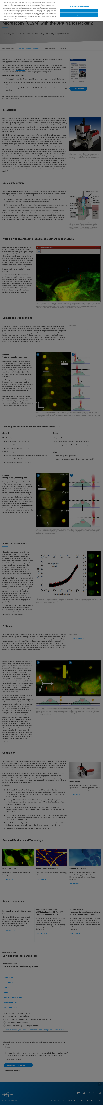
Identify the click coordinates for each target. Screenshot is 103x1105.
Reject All (79, 10)
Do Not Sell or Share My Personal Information (78, 6)
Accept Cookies (79, 14)
